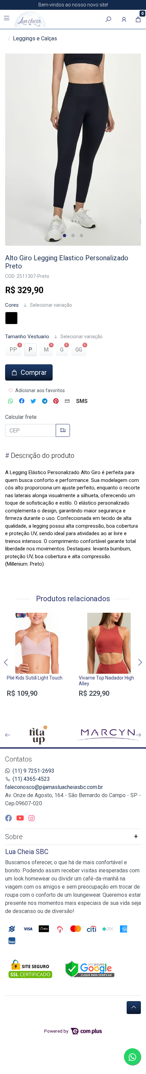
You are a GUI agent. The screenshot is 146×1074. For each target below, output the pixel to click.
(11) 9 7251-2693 (33, 771)
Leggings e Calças (35, 38)
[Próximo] (138, 735)
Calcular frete (21, 417)
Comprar (37, 705)
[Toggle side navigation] (7, 19)
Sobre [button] (14, 837)
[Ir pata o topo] (134, 1007)
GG (78, 349)
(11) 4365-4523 (31, 779)
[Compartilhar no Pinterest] (55, 401)
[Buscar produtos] (108, 19)
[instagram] (32, 818)
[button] (123, 19)
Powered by (56, 1031)
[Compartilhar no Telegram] (44, 401)
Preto (11, 318)
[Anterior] (7, 735)
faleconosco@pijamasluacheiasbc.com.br (54, 787)
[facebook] (9, 818)
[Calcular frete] (63, 430)
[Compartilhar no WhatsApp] (10, 401)
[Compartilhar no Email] (67, 401)
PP (13, 349)
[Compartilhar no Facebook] (22, 401)
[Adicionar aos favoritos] (15, 618)
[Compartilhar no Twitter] (33, 401)
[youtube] (21, 818)
